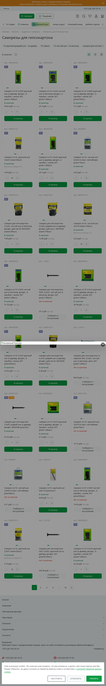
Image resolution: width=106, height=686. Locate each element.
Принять (94, 679)
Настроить (56, 679)
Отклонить (75, 679)
